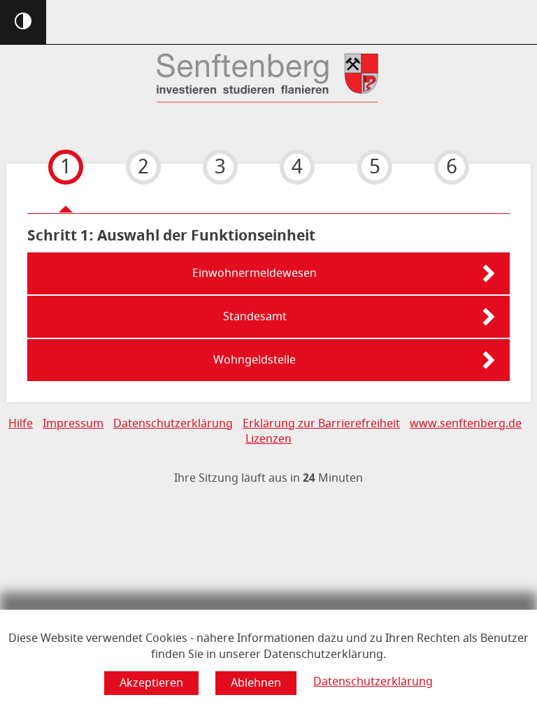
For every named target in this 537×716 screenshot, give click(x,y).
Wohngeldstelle (254, 360)
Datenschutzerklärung (373, 681)
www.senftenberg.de (466, 423)
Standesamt (255, 316)
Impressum (73, 423)
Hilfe (20, 423)
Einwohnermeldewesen (254, 273)
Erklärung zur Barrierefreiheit (321, 423)
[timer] (268, 479)
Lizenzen (268, 439)
